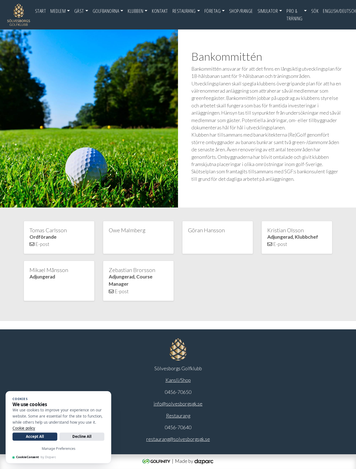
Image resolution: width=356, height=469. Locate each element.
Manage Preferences (58, 448)
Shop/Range (241, 11)
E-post (41, 244)
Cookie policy (24, 428)
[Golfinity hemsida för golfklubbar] (156, 461)
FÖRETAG (212, 11)
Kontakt (160, 11)
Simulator (268, 11)
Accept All (35, 436)
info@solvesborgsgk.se (178, 404)
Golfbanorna (106, 11)
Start (40, 11)
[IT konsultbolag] (204, 461)
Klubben (136, 11)
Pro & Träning (294, 15)
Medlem (58, 11)
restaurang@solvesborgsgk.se (178, 439)
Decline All (82, 436)
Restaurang (184, 11)
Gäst (79, 11)
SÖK (315, 11)
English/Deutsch (339, 11)
